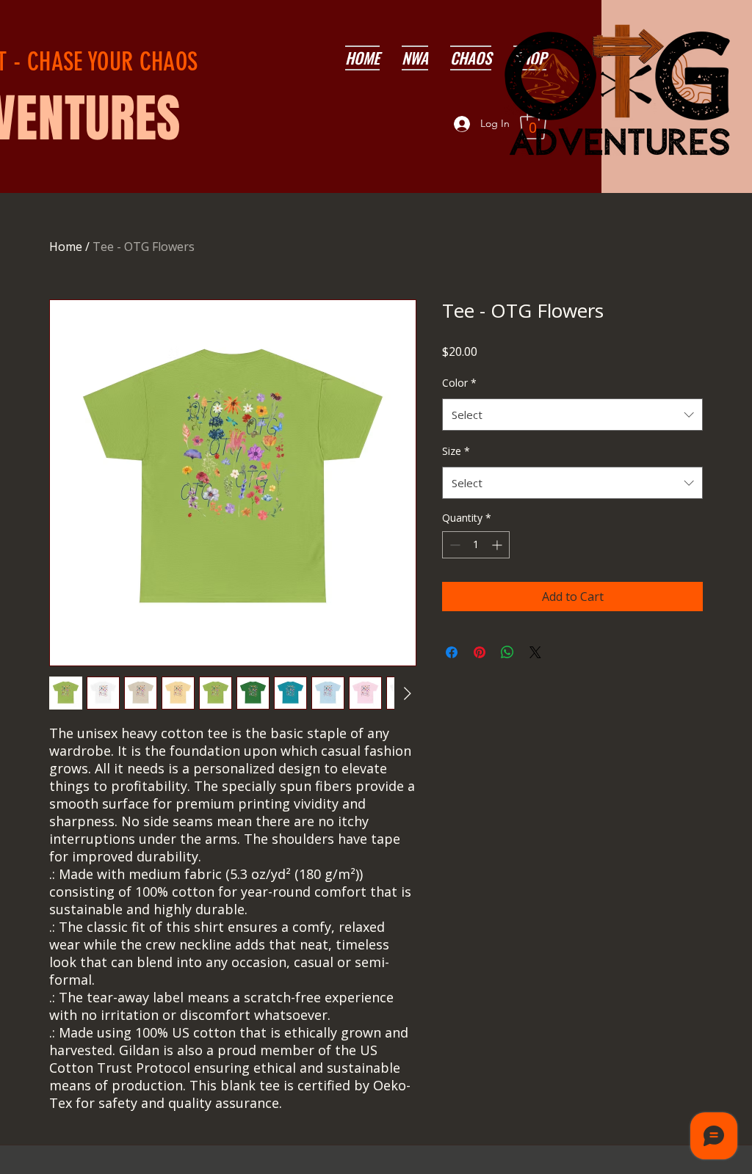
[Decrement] (453, 545)
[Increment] (498, 545)
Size (456, 451)
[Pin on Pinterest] (479, 652)
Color (459, 383)
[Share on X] (535, 652)
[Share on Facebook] (451, 652)
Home (65, 246)
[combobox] (572, 414)
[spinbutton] (476, 545)
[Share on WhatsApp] (507, 652)
